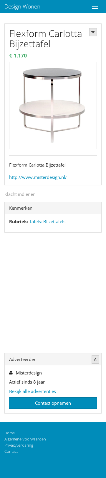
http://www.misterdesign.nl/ (38, 177)
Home (9, 432)
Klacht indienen (20, 194)
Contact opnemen (53, 403)
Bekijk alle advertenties (32, 391)
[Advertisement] (53, 294)
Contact (11, 451)
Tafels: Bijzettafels (47, 221)
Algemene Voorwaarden (25, 439)
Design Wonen (22, 6)
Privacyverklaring (18, 445)
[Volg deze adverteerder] (95, 359)
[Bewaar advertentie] (93, 32)
